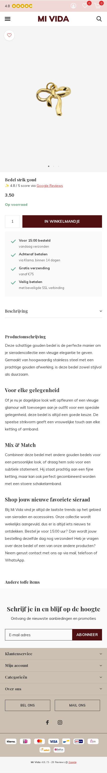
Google (72, 762)
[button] (7, 19)
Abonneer (87, 634)
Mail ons (77, 705)
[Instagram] (60, 722)
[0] (97, 5)
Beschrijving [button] (16, 311)
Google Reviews (50, 185)
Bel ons (27, 705)
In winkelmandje (62, 221)
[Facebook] (47, 722)
